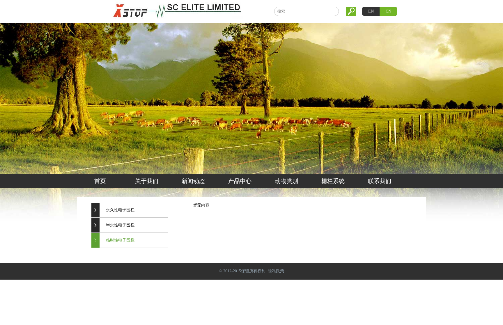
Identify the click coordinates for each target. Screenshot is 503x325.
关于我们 (146, 181)
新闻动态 (193, 181)
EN (371, 11)
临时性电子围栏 (120, 240)
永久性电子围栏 (120, 210)
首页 (100, 181)
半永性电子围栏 (120, 225)
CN (388, 11)
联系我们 (379, 181)
